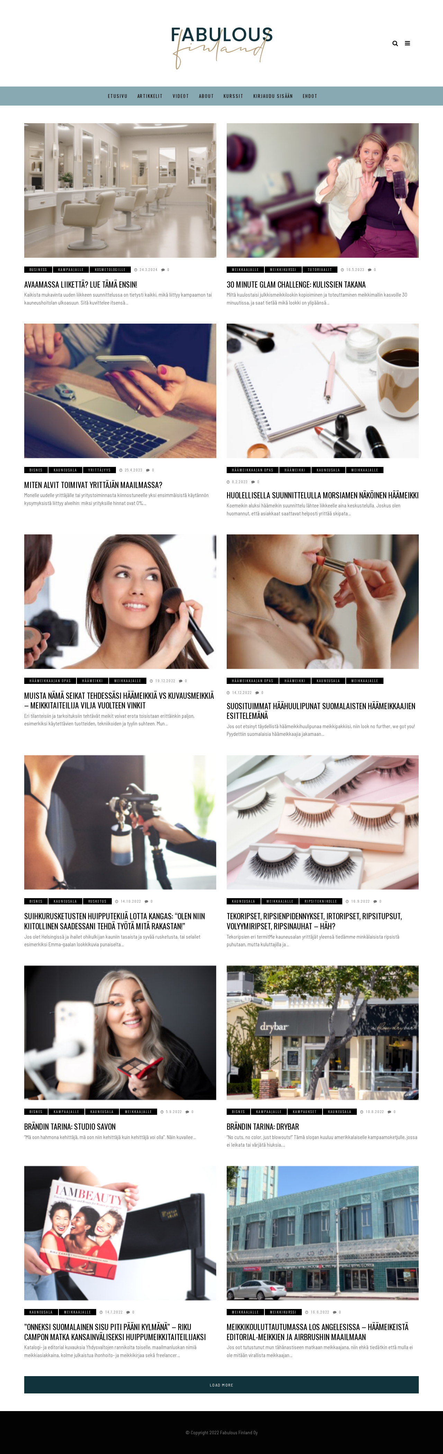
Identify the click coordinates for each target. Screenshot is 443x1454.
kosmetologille (110, 269)
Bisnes (36, 469)
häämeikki (295, 469)
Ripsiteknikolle (321, 901)
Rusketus (97, 901)
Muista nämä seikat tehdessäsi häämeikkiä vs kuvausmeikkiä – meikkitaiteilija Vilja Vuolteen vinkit (119, 700)
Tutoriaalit (320, 269)
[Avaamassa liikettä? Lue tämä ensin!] (120, 190)
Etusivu (118, 95)
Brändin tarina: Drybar (263, 1126)
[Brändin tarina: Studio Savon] (120, 1033)
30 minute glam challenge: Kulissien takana (296, 284)
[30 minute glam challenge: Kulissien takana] (323, 190)
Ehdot (310, 95)
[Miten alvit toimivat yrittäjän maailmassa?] (120, 391)
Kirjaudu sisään (273, 95)
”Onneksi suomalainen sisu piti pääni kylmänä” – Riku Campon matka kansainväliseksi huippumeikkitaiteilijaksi (115, 1331)
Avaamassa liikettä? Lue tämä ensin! (80, 284)
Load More (222, 1384)
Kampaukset (305, 1111)
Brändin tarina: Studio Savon (70, 1126)
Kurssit (234, 95)
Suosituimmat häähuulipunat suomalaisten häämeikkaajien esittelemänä (321, 710)
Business (38, 269)
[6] (323, 822)
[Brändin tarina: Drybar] (323, 1033)
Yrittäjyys (99, 469)
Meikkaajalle (245, 269)
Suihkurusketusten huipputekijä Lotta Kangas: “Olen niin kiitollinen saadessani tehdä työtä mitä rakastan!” (114, 920)
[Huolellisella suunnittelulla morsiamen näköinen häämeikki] (323, 391)
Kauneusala (65, 469)
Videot (181, 95)
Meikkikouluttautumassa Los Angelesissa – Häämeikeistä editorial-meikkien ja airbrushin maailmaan (317, 1331)
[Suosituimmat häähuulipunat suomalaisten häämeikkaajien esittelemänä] (323, 601)
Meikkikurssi (283, 269)
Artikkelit (150, 95)
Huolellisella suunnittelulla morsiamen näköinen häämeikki (323, 494)
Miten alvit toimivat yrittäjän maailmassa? (93, 484)
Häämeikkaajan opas (252, 469)
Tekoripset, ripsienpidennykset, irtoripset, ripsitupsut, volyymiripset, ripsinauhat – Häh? (314, 920)
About (206, 95)
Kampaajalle (71, 269)
